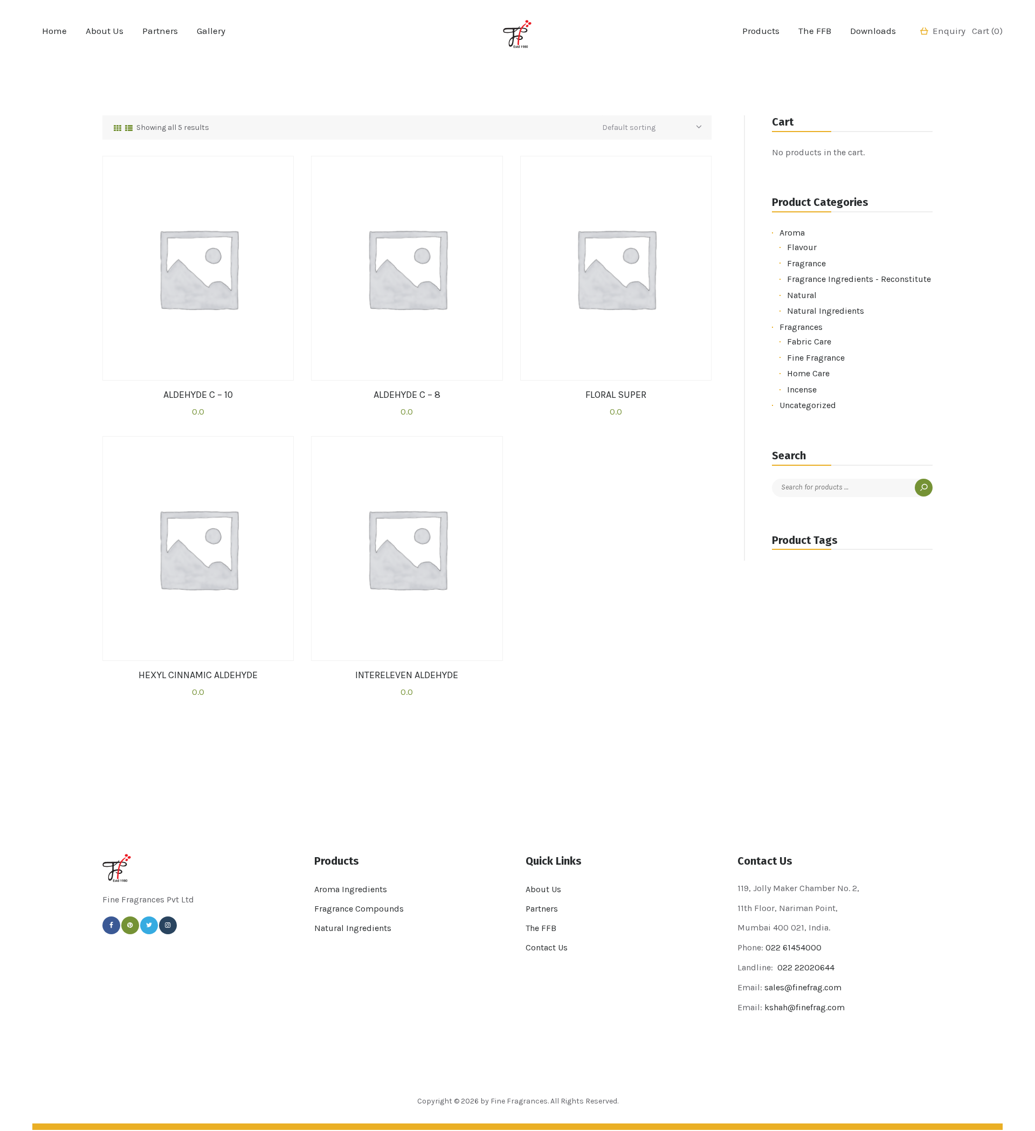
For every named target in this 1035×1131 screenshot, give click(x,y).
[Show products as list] (129, 128)
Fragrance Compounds (359, 909)
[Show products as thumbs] (117, 128)
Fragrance (806, 263)
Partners (542, 909)
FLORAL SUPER (615, 395)
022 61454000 (793, 947)
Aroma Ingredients (350, 889)
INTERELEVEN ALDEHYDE (406, 675)
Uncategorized (807, 405)
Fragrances (801, 327)
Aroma (792, 232)
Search (924, 487)
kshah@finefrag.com (804, 1007)
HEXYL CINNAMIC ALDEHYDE (198, 675)
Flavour (802, 247)
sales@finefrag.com (802, 987)
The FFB (541, 928)
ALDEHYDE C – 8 (407, 395)
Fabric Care (809, 341)
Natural (802, 295)
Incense (802, 389)
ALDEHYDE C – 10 (198, 395)
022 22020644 (804, 967)
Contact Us (547, 947)
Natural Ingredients (825, 311)
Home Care (808, 373)
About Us (543, 889)
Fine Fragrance (816, 358)
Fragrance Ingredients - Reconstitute (859, 279)
